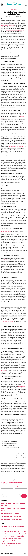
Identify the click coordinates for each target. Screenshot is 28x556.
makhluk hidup (14, 541)
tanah (17, 546)
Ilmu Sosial (14, 9)
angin (9, 526)
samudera (18, 543)
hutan (12, 536)
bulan (22, 528)
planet (13, 543)
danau (8, 531)
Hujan (8, 536)
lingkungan (5, 541)
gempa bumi (18, 533)
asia (11, 526)
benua (10, 528)
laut (25, 538)
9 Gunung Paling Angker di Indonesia (11, 519)
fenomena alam (8, 533)
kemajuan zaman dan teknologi (15, 146)
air (2, 526)
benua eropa (14, 528)
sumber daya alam (6, 546)
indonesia (10, 474)
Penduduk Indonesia (6, 231)
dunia (15, 531)
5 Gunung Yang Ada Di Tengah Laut (11, 516)
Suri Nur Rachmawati (11, 16)
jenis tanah (14, 538)
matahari (4, 543)
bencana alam (5, 528)
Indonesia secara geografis (7, 25)
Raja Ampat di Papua (14, 334)
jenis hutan (10, 538)
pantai (16, 474)
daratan (11, 531)
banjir (18, 526)
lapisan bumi (20, 538)
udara (3, 547)
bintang (19, 528)
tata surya (22, 545)
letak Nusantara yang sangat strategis (15, 30)
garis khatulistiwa (5, 260)
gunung (6, 474)
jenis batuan (4, 538)
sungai (13, 545)
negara (13, 474)
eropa (25, 531)
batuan (22, 526)
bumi (4, 531)
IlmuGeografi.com (9, 553)
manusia (20, 540)
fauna (3, 533)
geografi (24, 533)
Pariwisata (20, 474)
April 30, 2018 (20, 16)
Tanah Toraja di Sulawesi (7, 321)
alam (4, 474)
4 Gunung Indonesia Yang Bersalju (10, 513)
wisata (7, 476)
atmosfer (15, 526)
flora (14, 533)
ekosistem (20, 531)
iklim (15, 536)
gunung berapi (21, 386)
